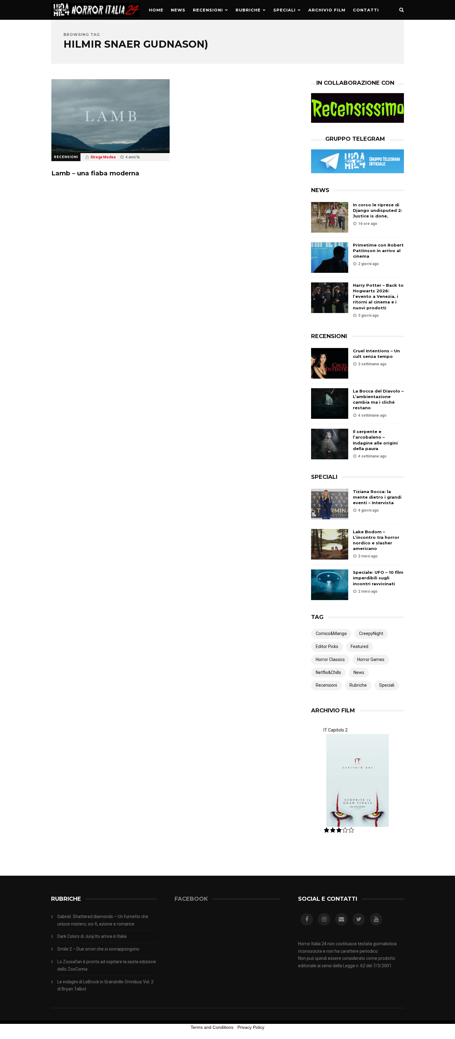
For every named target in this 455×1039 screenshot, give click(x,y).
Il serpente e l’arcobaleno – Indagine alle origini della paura (375, 440)
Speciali (284, 9)
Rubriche (248, 9)
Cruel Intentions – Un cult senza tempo (376, 353)
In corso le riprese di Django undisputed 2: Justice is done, (377, 210)
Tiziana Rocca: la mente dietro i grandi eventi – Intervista (377, 497)
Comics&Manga (331, 633)
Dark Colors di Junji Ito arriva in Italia (92, 936)
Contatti (366, 9)
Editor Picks (327, 646)
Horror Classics (330, 659)
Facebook (191, 898)
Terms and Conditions (212, 1027)
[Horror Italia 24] (95, 18)
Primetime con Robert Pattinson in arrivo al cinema (378, 251)
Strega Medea (102, 157)
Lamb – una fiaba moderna (95, 173)
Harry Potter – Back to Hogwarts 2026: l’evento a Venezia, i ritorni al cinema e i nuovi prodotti (378, 296)
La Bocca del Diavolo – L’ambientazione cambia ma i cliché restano (378, 399)
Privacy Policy (250, 1027)
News (178, 9)
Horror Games (370, 659)
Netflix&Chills (328, 672)
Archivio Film (326, 9)
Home (156, 9)
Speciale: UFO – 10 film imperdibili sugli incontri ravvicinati (378, 578)
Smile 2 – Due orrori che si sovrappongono (98, 949)
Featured (359, 646)
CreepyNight (371, 633)
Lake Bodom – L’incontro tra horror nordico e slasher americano (376, 540)
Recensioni (208, 9)
